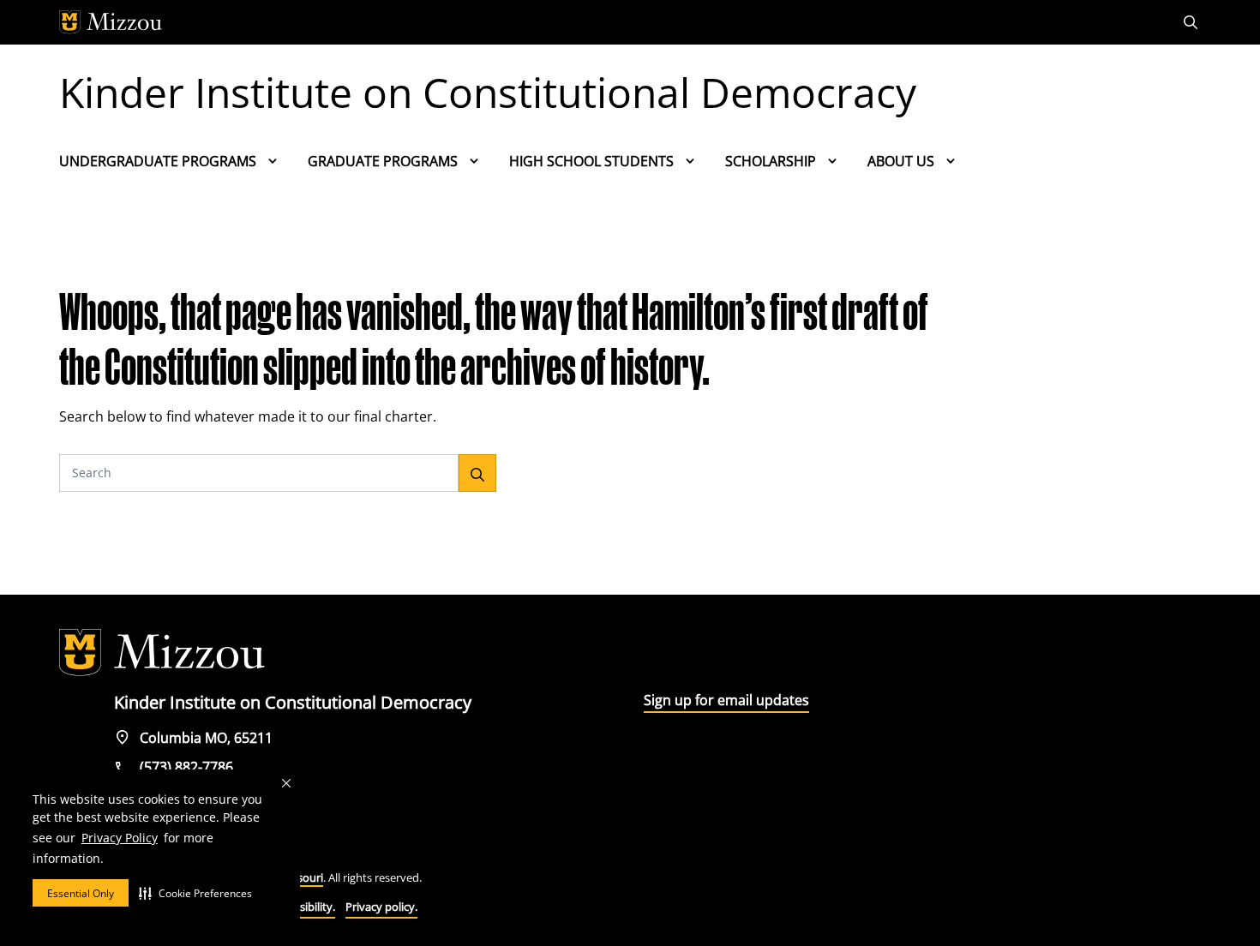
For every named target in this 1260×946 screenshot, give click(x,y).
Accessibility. (303, 906)
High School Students (591, 161)
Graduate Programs (383, 161)
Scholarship (770, 161)
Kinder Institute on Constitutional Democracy (487, 92)
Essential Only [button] (80, 893)
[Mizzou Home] (591, 22)
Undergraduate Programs (157, 161)
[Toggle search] (1192, 22)
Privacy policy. (381, 906)
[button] (195, 893)
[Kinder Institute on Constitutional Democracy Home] (162, 653)
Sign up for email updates (726, 700)
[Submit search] (477, 473)
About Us (900, 161)
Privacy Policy (119, 837)
